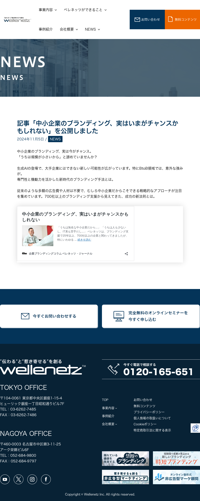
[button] (55, 10)
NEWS (55, 139)
